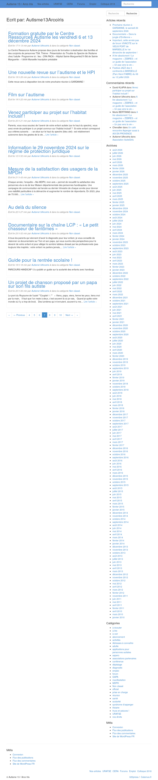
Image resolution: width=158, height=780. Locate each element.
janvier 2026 (118, 171)
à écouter (117, 627)
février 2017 (118, 445)
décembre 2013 (120, 546)
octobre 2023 (118, 245)
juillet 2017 (117, 429)
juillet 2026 (117, 152)
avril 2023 (117, 260)
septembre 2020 (120, 334)
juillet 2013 (117, 558)
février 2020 (118, 355)
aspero (115, 655)
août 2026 (117, 149)
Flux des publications (122, 730)
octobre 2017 (118, 420)
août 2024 (117, 217)
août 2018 (117, 392)
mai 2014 (117, 531)
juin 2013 (116, 561)
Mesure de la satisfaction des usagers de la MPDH (53, 170)
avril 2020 (117, 349)
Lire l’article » (52, 134)
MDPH (115, 682)
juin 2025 (116, 189)
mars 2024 (117, 232)
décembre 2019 (120, 358)
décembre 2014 (120, 512)
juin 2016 (116, 463)
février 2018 (118, 408)
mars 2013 (117, 571)
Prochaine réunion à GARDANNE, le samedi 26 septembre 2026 (125, 27)
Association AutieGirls (123, 139)
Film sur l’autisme (26, 94)
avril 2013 (117, 568)
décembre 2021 (120, 297)
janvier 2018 (118, 411)
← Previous (19, 314)
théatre (115, 707)
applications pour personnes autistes (121, 651)
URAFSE (58, 3)
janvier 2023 (118, 269)
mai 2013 (117, 565)
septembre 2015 (120, 485)
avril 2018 (117, 402)
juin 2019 (116, 371)
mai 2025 (117, 192)
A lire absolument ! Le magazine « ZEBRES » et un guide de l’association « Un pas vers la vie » (124, 60)
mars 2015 (117, 503)
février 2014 (118, 540)
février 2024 (118, 235)
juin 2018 (116, 395)
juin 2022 (116, 285)
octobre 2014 (118, 518)
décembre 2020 (120, 325)
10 (60, 314)
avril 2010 (117, 611)
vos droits (117, 716)
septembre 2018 (120, 389)
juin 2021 (116, 309)
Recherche (131, 13)
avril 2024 (117, 229)
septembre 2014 (120, 521)
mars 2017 (117, 442)
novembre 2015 (120, 478)
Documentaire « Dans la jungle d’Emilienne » (124, 35)
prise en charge (120, 692)
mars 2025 (117, 199)
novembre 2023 (120, 242)
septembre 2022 (120, 279)
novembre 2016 (120, 451)
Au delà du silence (27, 207)
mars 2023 (117, 263)
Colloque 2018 (108, 3)
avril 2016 (117, 469)
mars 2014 (117, 537)
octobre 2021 (118, 300)
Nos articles (43, 3)
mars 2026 (117, 165)
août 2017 (117, 426)
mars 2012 (117, 589)
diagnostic (117, 667)
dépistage (117, 664)
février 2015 (118, 506)
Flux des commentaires (123, 733)
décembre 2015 (120, 475)
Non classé (74, 45)
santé (115, 698)
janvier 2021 (118, 322)
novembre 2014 (120, 515)
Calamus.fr (146, 776)
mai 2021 (117, 312)
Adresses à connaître (122, 643)
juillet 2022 (117, 282)
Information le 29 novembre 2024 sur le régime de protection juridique (48, 149)
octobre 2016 (118, 454)
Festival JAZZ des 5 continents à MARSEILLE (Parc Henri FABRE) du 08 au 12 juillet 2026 (125, 72)
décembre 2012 (120, 574)
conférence (117, 661)
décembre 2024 (120, 208)
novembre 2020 (120, 328)
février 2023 (118, 266)
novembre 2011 (120, 595)
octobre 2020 (118, 331)
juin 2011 (116, 598)
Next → (69, 314)
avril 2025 (117, 195)
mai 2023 (117, 257)
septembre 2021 (120, 303)
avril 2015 (117, 500)
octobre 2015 (118, 482)
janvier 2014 (118, 543)
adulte (115, 646)
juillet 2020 (117, 340)
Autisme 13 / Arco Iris (19, 4)
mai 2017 (117, 435)
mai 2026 (117, 159)
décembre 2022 (120, 272)
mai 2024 (117, 226)
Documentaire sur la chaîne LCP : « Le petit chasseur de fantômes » (53, 226)
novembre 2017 (120, 417)
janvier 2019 (118, 380)
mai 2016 (117, 466)
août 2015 (117, 488)
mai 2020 (117, 346)
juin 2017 (116, 432)
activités (116, 639)
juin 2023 (116, 254)
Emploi (92, 3)
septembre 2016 (120, 457)
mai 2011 (117, 601)
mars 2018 (117, 405)
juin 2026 (116, 155)
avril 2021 (117, 315)
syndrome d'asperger (122, 704)
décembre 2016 (120, 448)
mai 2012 (117, 583)
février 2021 (118, 318)
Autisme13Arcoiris (40, 45)
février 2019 (118, 377)
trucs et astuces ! (120, 710)
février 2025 (118, 202)
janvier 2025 (118, 205)
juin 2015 (116, 494)
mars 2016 (117, 472)
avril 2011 (117, 605)
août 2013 (117, 555)
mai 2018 (117, 398)
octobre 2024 (118, 214)
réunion (116, 695)
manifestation (119, 679)
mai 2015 (117, 497)
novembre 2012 (120, 577)
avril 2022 (117, 291)
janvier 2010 (118, 617)
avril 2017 (117, 438)
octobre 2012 (118, 580)
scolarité (116, 701)
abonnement (118, 636)
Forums (81, 3)
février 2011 (118, 608)
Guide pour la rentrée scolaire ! (40, 260)
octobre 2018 (118, 386)
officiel (115, 689)
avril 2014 (117, 534)
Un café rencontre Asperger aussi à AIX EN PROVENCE (125, 130)
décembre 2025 (120, 174)
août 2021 (117, 306)
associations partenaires (124, 658)
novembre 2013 (120, 549)
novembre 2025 (120, 177)
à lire (114, 630)
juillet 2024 (117, 220)
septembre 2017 (120, 423)
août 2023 (117, 251)
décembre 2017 (120, 414)
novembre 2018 (120, 383)
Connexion (117, 727)
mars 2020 (117, 352)
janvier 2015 (118, 509)
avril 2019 (117, 374)
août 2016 (117, 460)
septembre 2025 (120, 183)
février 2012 (118, 592)
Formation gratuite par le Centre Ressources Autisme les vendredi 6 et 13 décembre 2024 (50, 37)
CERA (70, 3)
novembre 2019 (120, 362)
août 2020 (117, 337)
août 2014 (117, 525)
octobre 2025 (118, 180)
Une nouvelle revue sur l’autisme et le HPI (51, 72)
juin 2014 (116, 528)
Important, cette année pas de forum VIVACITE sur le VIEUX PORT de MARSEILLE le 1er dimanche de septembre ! (125, 46)
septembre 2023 (120, 248)
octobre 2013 (118, 552)
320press (133, 776)
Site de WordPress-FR (123, 736)
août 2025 (117, 186)
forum (115, 673)
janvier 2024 (118, 239)
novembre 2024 (120, 211)
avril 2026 (117, 162)
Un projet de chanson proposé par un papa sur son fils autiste (52, 284)
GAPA (115, 676)
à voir (115, 633)
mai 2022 (117, 288)
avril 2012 (117, 586)
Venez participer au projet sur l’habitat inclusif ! (47, 114)
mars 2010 (117, 614)
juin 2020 (116, 343)
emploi (115, 670)
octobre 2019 (118, 365)
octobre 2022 (118, 275)
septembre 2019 (120, 368)
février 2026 (118, 168)
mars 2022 (117, 294)
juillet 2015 (117, 491)
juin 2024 (116, 223)
